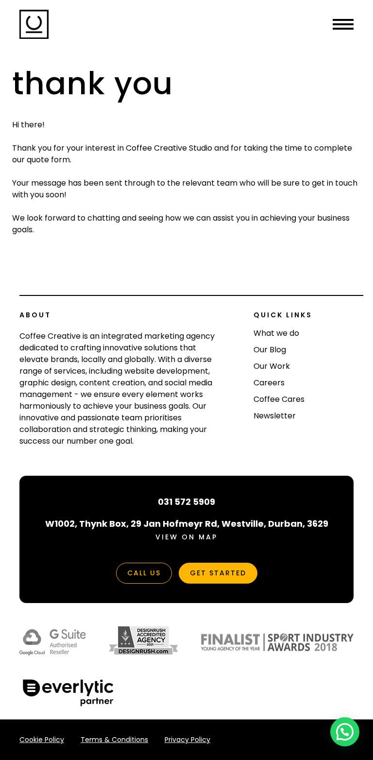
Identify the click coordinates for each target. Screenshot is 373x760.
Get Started (218, 573)
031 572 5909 (186, 502)
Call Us (144, 573)
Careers (269, 382)
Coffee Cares (279, 399)
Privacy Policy (187, 739)
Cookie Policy (41, 739)
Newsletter (275, 415)
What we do (276, 333)
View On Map (186, 537)
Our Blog (270, 349)
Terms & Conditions (114, 739)
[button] (344, 731)
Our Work (272, 366)
